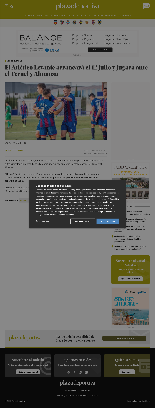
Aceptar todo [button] (108, 221)
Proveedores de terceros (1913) (99, 199)
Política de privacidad (65, 215)
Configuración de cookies (46, 215)
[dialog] (77, 204)
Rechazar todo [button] (82, 221)
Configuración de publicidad (57, 211)
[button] (42, 221)
